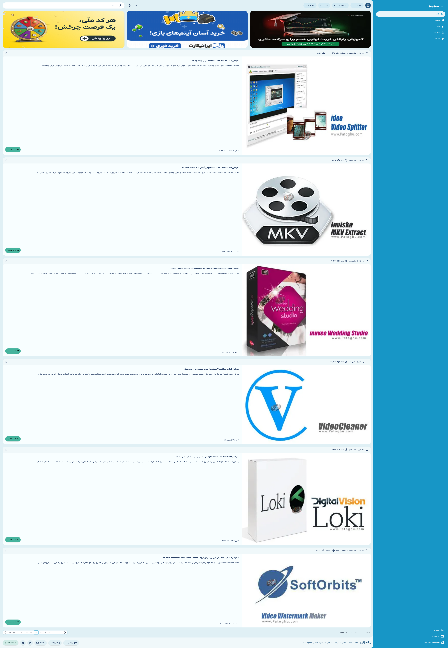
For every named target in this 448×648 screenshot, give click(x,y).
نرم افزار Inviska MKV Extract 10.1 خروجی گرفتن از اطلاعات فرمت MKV (210, 167)
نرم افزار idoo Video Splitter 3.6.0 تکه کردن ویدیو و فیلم (215, 60)
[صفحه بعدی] (5, 632)
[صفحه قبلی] (65, 632)
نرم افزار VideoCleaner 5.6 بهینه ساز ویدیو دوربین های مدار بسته (211, 369)
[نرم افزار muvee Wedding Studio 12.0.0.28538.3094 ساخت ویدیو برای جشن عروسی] (306, 310)
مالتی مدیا (352, 53)
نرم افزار (361, 53)
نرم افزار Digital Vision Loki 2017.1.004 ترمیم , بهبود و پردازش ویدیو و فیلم (207, 456)
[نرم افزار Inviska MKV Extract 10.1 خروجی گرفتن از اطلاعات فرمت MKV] (306, 209)
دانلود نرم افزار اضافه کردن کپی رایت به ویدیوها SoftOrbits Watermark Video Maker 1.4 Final (200, 557)
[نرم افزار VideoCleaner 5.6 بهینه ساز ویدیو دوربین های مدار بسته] (306, 404)
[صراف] (63, 29)
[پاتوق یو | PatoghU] (434, 6)
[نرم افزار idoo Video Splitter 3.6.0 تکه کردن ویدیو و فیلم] (306, 105)
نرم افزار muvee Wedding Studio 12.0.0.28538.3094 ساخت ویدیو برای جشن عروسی (204, 268)
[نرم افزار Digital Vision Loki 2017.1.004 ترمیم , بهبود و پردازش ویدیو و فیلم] (306, 499)
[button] (61, 632)
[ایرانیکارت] (187, 29)
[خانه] (368, 5)
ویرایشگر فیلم (341, 53)
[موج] (310, 29)
